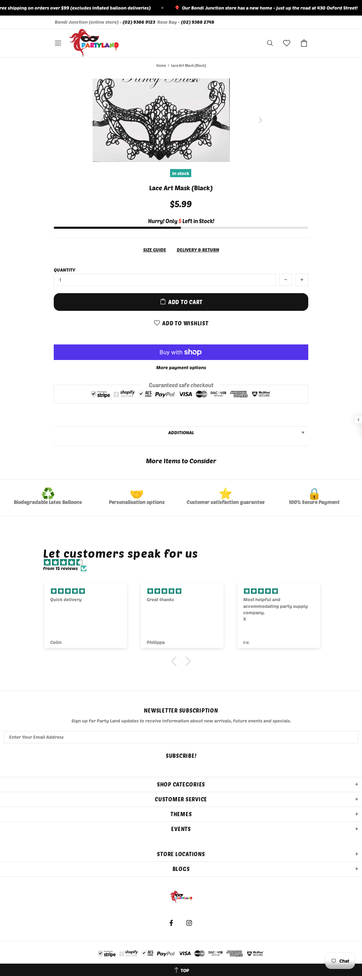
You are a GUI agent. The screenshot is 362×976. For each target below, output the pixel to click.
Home (161, 65)
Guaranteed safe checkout (181, 385)
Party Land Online (94, 43)
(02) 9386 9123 (139, 22)
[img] (184, 562)
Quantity (64, 270)
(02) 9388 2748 (197, 22)
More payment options (181, 367)
